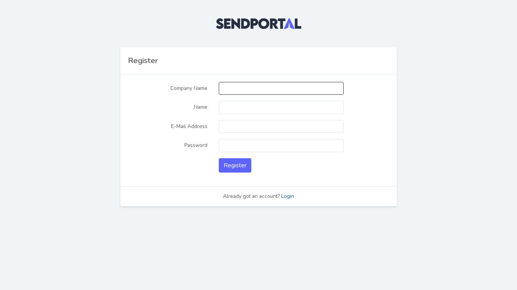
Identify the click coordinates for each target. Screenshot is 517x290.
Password (195, 145)
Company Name (188, 88)
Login (287, 196)
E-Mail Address (189, 126)
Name (200, 107)
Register (235, 165)
